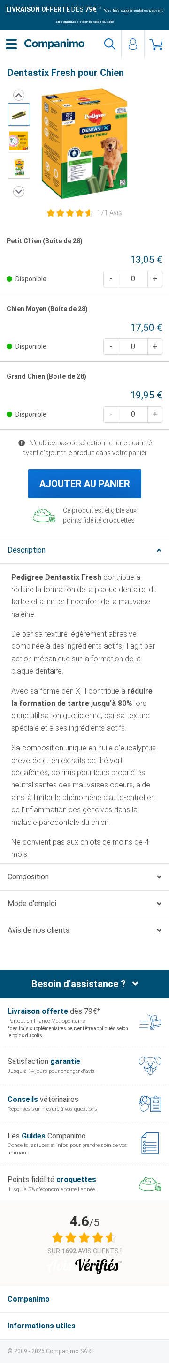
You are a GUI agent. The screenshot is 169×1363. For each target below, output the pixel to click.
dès (51, 9)
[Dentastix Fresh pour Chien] (19, 114)
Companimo (29, 1299)
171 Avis (109, 213)
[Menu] (11, 44)
